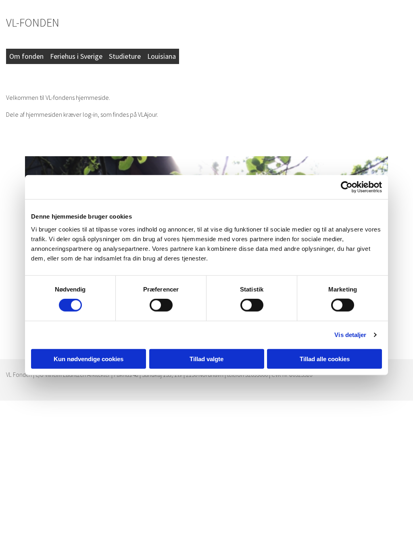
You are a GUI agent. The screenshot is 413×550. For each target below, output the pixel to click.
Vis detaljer (350, 334)
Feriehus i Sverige (76, 56)
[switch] (161, 305)
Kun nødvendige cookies (88, 358)
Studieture (125, 56)
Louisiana (161, 56)
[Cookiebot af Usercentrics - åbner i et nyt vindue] (346, 187)
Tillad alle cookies (325, 358)
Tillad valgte (206, 358)
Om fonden (26, 56)
